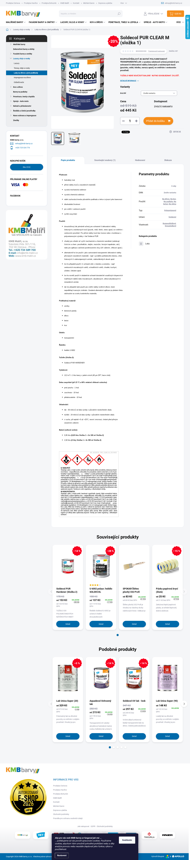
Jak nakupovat (83, 826)
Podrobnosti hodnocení (156, 51)
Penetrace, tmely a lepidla (24, 97)
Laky (147, 243)
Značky (16, 120)
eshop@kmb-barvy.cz (24, 143)
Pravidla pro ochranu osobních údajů (68, 818)
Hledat (119, 14)
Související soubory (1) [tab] (105, 160)
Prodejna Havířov (31, 3)
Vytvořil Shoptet (157, 856)
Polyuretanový (170, 210)
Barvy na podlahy (20, 92)
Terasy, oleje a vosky (22, 68)
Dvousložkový (170, 226)
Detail (68, 624)
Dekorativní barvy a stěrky (23, 49)
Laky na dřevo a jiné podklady (26, 73)
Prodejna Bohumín (49, 3)
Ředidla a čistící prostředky (24, 111)
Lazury (16, 63)
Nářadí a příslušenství (22, 106)
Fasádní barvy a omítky (22, 54)
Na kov (173, 199)
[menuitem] (16, 22)
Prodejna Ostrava (13, 3)
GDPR (93, 826)
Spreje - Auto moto (21, 101)
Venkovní (172, 217)
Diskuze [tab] (168, 160)
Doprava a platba (105, 3)
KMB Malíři (64, 3)
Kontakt (76, 3)
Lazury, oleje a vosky (21, 59)
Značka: (173, 51)
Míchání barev (88, 3)
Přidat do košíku (155, 120)
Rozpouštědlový (169, 223)
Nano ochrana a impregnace (24, 115)
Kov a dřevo (18, 87)
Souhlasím (127, 840)
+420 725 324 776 (22, 148)
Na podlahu (168, 201)
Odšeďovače (19, 82)
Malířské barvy (19, 44)
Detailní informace (128, 81)
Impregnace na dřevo (22, 77)
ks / (26, 167)
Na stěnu (172, 204)
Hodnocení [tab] (140, 160)
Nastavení (61, 855)
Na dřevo (166, 199)
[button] (118, 635)
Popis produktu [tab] (68, 160)
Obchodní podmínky (61, 814)
